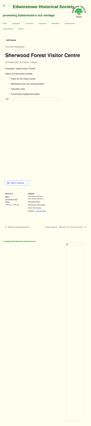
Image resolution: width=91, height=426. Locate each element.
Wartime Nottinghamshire (18, 227)
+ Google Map (40, 211)
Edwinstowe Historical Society (43, 6)
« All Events (10, 40)
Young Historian (8, 29)
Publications (55, 23)
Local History (29, 23)
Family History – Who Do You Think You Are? (64, 227)
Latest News (16, 23)
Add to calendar (17, 183)
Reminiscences (70, 23)
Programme (42, 23)
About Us (21, 29)
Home (5, 23)
